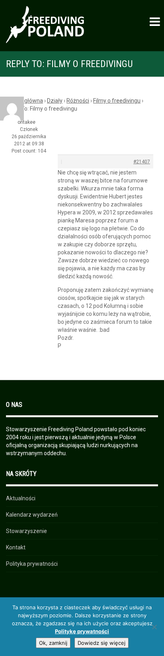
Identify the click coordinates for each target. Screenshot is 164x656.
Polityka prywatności (32, 564)
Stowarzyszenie (26, 531)
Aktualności (20, 498)
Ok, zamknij (53, 643)
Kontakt (15, 547)
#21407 (141, 161)
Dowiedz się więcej (101, 643)
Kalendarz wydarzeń (32, 514)
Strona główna (24, 100)
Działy (54, 100)
